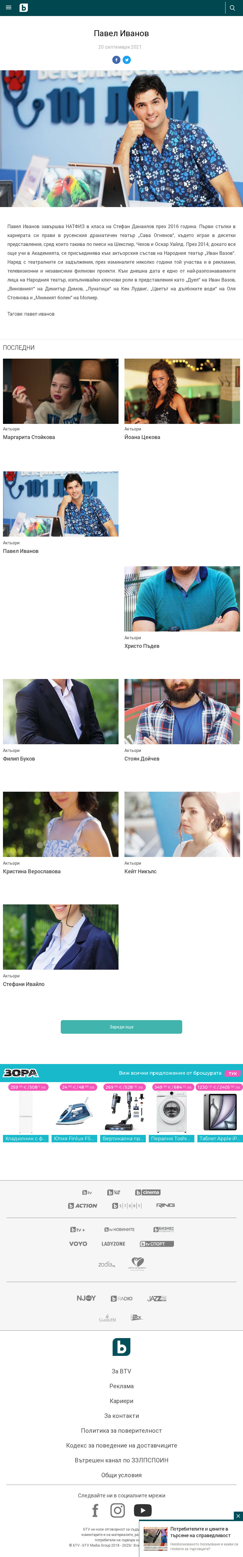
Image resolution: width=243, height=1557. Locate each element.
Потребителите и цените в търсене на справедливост (200, 1532)
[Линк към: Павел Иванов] (61, 525)
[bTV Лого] (121, 1347)
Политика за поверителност (121, 1430)
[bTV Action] (83, 1206)
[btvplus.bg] (77, 1229)
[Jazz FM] (157, 1299)
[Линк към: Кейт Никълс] (182, 845)
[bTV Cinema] (147, 1193)
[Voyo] (78, 1244)
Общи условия (121, 1475)
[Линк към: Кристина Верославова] (61, 845)
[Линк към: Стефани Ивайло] (61, 958)
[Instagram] (118, 1508)
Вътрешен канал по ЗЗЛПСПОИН (122, 1460)
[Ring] (165, 1206)
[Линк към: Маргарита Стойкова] (61, 412)
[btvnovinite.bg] (119, 1229)
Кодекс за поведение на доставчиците (121, 1445)
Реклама (121, 1386)
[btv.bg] (87, 1193)
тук (232, 1073)
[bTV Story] (127, 1206)
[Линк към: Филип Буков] (61, 732)
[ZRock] (137, 1318)
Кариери (121, 1401)
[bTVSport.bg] (156, 1244)
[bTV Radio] (121, 1299)
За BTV (121, 1371)
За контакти (121, 1416)
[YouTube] (143, 1508)
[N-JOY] (86, 1299)
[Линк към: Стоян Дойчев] (182, 732)
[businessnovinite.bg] (163, 1229)
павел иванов (39, 314)
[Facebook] (96, 1508)
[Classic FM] (107, 1318)
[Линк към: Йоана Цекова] (182, 412)
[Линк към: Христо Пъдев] (182, 620)
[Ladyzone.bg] (113, 1244)
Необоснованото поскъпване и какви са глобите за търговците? (204, 1546)
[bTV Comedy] (113, 1193)
